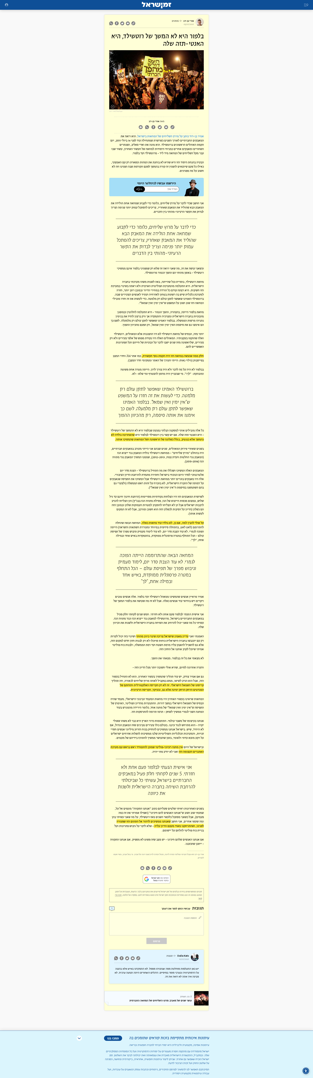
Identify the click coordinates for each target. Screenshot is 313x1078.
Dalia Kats (183, 955)
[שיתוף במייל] (128, 23)
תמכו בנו (113, 1038)
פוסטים (175, 21)
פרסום (156, 941)
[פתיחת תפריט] (6, 5)
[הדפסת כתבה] (140, 127)
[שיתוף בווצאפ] (111, 23)
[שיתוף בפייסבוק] (116, 23)
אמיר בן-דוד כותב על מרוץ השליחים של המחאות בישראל (170, 136)
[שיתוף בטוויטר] (122, 23)
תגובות (169, 956)
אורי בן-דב (188, 20)
